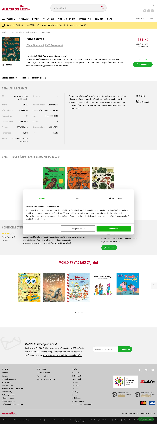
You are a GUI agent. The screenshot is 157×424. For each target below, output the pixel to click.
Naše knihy (10, 19)
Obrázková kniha (31, 32)
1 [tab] (75, 312)
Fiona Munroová (35, 45)
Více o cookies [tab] (115, 198)
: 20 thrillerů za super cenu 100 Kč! (69, 25)
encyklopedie (22, 99)
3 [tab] (82, 312)
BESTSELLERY (24, 19)
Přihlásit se (125, 349)
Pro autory (75, 382)
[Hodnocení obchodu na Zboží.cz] (146, 381)
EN (152, 5)
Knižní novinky (7, 392)
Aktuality (5, 373)
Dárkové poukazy (8, 395)
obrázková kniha (21, 96)
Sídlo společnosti (43, 376)
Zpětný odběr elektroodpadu (12, 404)
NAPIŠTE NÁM (147, 419)
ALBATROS (53, 127)
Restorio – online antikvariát (82, 404)
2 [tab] (78, 312)
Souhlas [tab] (41, 198)
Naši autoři (5, 376)
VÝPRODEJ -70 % (85, 19)
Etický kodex (76, 398)
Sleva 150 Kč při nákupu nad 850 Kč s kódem (29, 25)
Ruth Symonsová (54, 45)
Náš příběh (75, 373)
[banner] (16, 6)
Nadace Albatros (78, 401)
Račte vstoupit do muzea (47, 110)
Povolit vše (113, 229)
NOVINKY (35, 19)
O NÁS (109, 19)
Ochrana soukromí (8, 401)
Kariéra (74, 395)
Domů (4, 32)
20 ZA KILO (99, 19)
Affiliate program (8, 398)
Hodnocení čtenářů (38, 77)
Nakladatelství (77, 376)
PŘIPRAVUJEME (48, 19)
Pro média (75, 388)
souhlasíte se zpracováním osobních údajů (62, 355)
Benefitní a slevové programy (13, 388)
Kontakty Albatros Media (46, 379)
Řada (24, 77)
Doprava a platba (8, 385)
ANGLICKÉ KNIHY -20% (66, 19)
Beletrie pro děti (16, 32)
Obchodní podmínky (9, 379)
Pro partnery (76, 385)
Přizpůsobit (77, 229)
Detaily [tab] (79, 198)
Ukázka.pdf (142, 102)
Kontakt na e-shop (43, 373)
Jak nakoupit (6, 382)
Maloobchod (76, 379)
